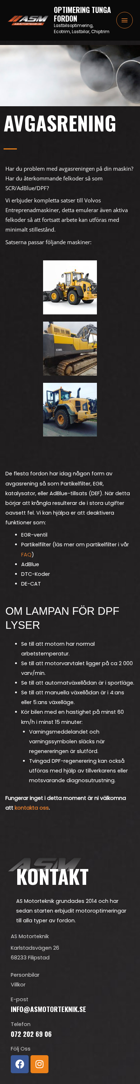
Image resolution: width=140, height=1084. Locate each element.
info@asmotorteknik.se (48, 1009)
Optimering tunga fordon (82, 14)
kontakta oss (32, 807)
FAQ (26, 554)
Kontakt (52, 876)
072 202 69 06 (31, 1034)
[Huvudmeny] (124, 20)
